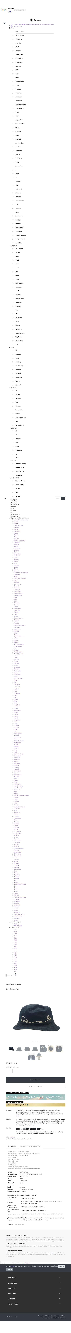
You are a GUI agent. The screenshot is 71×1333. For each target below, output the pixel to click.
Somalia (16, 850)
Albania (16, 533)
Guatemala (17, 674)
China (15, 601)
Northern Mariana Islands (21, 795)
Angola (16, 537)
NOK (15, 954)
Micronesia (17, 763)
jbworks (17, 154)
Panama (16, 805)
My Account (14, 503)
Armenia (16, 544)
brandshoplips (19, 108)
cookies (12, 1266)
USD (15, 971)
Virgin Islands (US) (19, 914)
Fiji (15, 648)
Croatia (16, 612)
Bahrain (16, 552)
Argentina (17, 542)
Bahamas (16, 550)
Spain (15, 858)
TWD (15, 969)
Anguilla (16, 539)
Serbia (16, 837)
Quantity (12, 1067)
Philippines (17, 812)
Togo (15, 880)
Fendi (17, 268)
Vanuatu (16, 903)
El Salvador (17, 635)
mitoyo (17, 185)
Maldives (16, 748)
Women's (18, 354)
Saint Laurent (19, 283)
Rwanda (16, 827)
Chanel (17, 256)
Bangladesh (17, 554)
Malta (15, 752)
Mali (15, 750)
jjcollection (18, 158)
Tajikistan (17, 875)
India (15, 691)
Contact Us (14, 499)
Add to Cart (36, 1080)
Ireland (16, 699)
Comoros (16, 605)
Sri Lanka (16, 859)
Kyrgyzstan (17, 720)
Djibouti (16, 622)
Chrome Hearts (19, 425)
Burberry (17, 295)
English (16, 924)
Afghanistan (17, 531)
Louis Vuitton (19, 248)
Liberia (16, 729)
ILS (15, 950)
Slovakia (16, 844)
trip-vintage (18, 231)
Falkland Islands (18, 644)
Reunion (16, 822)
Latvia (16, 724)
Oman (15, 799)
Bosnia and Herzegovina (21, 573)
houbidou (18, 147)
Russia (16, 825)
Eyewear (17, 496)
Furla (16, 344)
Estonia (16, 640)
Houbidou (18, 43)
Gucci (17, 260)
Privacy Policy (14, 516)
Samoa (16, 829)
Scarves (17, 488)
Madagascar (17, 742)
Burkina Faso (18, 584)
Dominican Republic (19, 625)
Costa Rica (17, 610)
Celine (17, 275)
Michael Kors (19, 341)
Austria (16, 546)
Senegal (16, 835)
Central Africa (18, 595)
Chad (15, 597)
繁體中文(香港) (18, 926)
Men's (17, 358)
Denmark (16, 620)
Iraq (15, 697)
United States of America (21, 520)
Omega (17, 446)
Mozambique (18, 775)
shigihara (18, 223)
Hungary (16, 688)
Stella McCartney (20, 333)
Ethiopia (16, 642)
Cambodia (17, 588)
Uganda (16, 893)
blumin (17, 85)
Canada (16, 522)
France (16, 529)
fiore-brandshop (19, 124)
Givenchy (18, 306)
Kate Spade (18, 329)
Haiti (15, 682)
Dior (16, 271)
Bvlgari (17, 310)
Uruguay (16, 899)
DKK (15, 941)
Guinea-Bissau (18, 678)
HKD (15, 946)
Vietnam (16, 907)
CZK (15, 939)
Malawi (16, 744)
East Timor (17, 629)
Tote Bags (18, 369)
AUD (15, 931)
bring (16, 116)
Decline (9, 1269)
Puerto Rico (17, 818)
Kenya (16, 712)
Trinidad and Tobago (20, 884)
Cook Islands (17, 608)
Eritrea (16, 639)
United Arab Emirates (20, 897)
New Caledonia (18, 786)
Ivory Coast (17, 705)
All (16, 350)
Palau (15, 803)
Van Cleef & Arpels (20, 417)
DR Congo (17, 627)
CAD (15, 933)
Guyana (16, 680)
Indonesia (17, 693)
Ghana (16, 661)
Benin (15, 563)
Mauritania (17, 758)
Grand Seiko (18, 450)
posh (16, 204)
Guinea (16, 676)
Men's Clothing (19, 471)
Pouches (17, 381)
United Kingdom (18, 525)
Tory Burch (18, 337)
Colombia (17, 603)
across (17, 77)
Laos (15, 722)
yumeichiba (18, 243)
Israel (15, 701)
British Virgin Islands (20, 578)
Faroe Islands (18, 646)
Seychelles (17, 839)
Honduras (17, 684)
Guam (15, 673)
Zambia (16, 910)
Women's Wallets (20, 481)
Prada (17, 264)
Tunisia (16, 886)
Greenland (17, 667)
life (16, 177)
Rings (16, 402)
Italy (15, 703)
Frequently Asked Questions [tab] (30, 1146)
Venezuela (17, 905)
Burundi (16, 586)
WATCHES (12, 1293)
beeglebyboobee (19, 81)
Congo (16, 606)
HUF (15, 948)
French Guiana (18, 652)
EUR (15, 943)
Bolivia (16, 569)
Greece (16, 665)
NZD (15, 956)
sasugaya (18, 220)
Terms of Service (15, 514)
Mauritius (17, 759)
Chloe (17, 314)
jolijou (17, 162)
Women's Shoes (19, 467)
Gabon (16, 656)
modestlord (18, 189)
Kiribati (16, 714)
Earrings (17, 394)
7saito (17, 74)
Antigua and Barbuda (20, 540)
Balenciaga (18, 302)
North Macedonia (19, 741)
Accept (61, 1266)
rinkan (17, 212)
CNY (15, 937)
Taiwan (16, 873)
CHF (15, 935)
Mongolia (16, 769)
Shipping (13, 506)
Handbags (18, 362)
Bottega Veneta (19, 298)
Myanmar (16, 776)
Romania (16, 824)
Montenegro (17, 771)
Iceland (16, 690)
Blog (12, 512)
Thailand (16, 878)
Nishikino (18, 51)
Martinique (17, 756)
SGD (15, 965)
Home (7, 984)
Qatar (15, 820)
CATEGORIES (13, 1304)
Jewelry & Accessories (15, 984)
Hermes (17, 252)
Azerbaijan (17, 548)
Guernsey (17, 918)
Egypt (15, 633)
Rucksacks (18, 373)
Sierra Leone (17, 841)
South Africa (17, 852)
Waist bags (18, 377)
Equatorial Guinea (19, 637)
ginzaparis (18, 139)
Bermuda (16, 565)
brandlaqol (18, 97)
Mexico (16, 761)
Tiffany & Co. (19, 410)
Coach (17, 291)
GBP (15, 944)
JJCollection (19, 58)
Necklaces (18, 398)
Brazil (15, 576)
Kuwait (16, 718)
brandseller (18, 101)
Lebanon (16, 725)
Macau (16, 739)
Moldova (16, 765)
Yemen (16, 909)
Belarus (16, 557)
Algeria (16, 535)
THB (15, 967)
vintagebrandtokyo (20, 235)
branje (17, 112)
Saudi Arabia (17, 833)
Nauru (16, 780)
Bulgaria (16, 582)
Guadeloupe (17, 671)
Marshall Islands (19, 754)
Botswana (17, 574)
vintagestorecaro (20, 239)
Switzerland (17, 869)
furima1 (17, 127)
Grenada (16, 669)
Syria (15, 871)
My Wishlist (14, 505)
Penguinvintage (19, 35)
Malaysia (16, 746)
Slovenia (16, 846)
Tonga (16, 882)
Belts (16, 492)
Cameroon (17, 590)
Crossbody (18, 385)
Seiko (17, 454)
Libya (15, 731)
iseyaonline (18, 150)
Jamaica (16, 707)
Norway (16, 797)
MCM (17, 321)
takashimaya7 (19, 227)
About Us (13, 510)
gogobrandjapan (20, 143)
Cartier (17, 414)
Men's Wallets (19, 485)
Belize (16, 561)
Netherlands (17, 784)
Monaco (16, 767)
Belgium (16, 559)
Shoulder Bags (19, 366)
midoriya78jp (19, 181)
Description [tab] (12, 1146)
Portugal (16, 816)
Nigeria (16, 793)
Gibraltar (16, 663)
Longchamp (18, 318)
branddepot (18, 93)
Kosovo (16, 716)
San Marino (17, 831)
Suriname (16, 863)
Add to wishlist (36, 1086)
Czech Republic (18, 618)
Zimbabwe (17, 912)
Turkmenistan (18, 890)
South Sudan (17, 856)
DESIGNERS (12, 1283)
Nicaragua (17, 790)
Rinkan (17, 70)
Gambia (16, 658)
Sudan (16, 861)
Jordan (16, 708)
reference (18, 208)
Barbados (17, 556)
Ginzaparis (18, 39)
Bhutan (16, 567)
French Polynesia (19, 654)
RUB (15, 961)
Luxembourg (17, 737)
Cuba (15, 614)
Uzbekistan (17, 901)
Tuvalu (16, 892)
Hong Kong (17, 686)
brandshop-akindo (20, 104)
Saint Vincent (18, 916)
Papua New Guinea (19, 807)
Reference (18, 66)
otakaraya (18, 197)
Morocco (16, 773)
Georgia (16, 659)
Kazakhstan (17, 710)
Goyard (17, 325)
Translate (27, 1263)
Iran (15, 695)
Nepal (15, 782)
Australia (16, 523)
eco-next (12, 1137)
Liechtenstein (18, 733)
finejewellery (18, 120)
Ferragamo (18, 287)
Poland (16, 814)
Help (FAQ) (14, 501)
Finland (16, 650)
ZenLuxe (11, 1278)
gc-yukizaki (18, 131)
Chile (15, 599)
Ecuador (16, 631)
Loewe (17, 279)
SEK (15, 963)
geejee (17, 135)
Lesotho (16, 727)
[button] (29, 1042)
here (17, 1116)
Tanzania (16, 876)
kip (16, 170)
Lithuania (16, 735)
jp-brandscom (19, 166)
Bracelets (18, 406)
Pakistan (16, 801)
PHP (15, 958)
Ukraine (16, 895)
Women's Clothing (20, 463)
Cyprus (16, 616)
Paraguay (16, 809)
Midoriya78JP (19, 54)
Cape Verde (17, 591)
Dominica (16, 624)
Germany (16, 527)
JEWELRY (12, 1288)
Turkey (16, 888)
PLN (15, 960)
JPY (15, 929)
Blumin (17, 47)
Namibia (16, 778)
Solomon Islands (18, 848)
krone (17, 173)
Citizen (17, 458)
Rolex (17, 442)
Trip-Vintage (18, 62)
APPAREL (11, 1299)
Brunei (16, 580)
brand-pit (18, 89)
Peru (15, 810)
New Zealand (18, 788)
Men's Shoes (18, 475)
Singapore (17, 843)
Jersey (16, 920)
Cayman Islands (18, 593)
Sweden (16, 867)
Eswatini (16, 865)
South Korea (17, 854)
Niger (15, 792)
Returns (13, 508)
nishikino (18, 193)
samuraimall (18, 216)
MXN (15, 952)
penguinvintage (19, 200)
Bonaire (16, 571)
